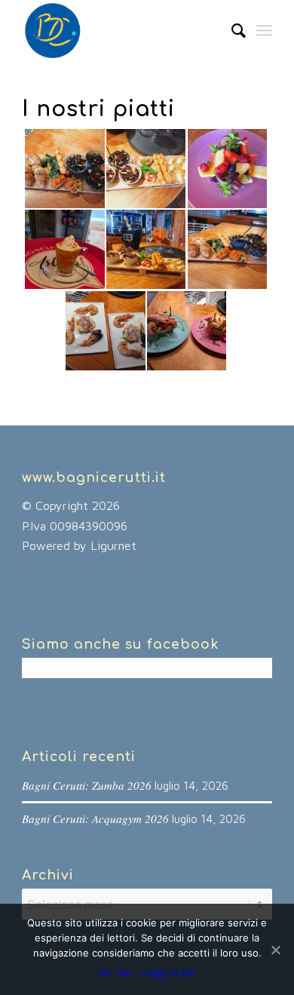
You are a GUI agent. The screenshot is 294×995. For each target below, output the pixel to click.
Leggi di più (168, 972)
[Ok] (275, 949)
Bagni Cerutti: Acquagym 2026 (95, 818)
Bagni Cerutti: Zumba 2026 (87, 785)
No (125, 972)
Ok (105, 972)
